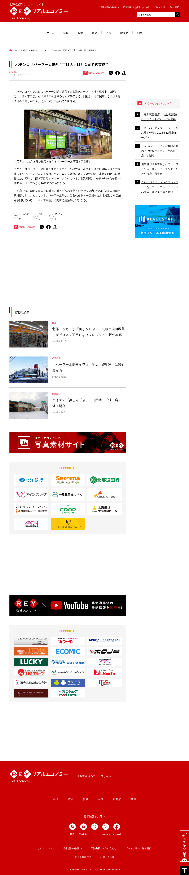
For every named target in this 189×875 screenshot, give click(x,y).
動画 (139, 32)
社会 (94, 32)
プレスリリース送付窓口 (167, 7)
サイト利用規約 (83, 857)
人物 (108, 32)
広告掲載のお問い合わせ (136, 7)
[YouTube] (83, 826)
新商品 (124, 32)
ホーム (51, 32)
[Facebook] (116, 826)
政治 (80, 32)
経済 (66, 32)
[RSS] (72, 826)
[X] (94, 826)
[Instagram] (105, 826)
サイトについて (46, 848)
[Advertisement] (41, 276)
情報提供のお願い (109, 7)
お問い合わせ (107, 857)
